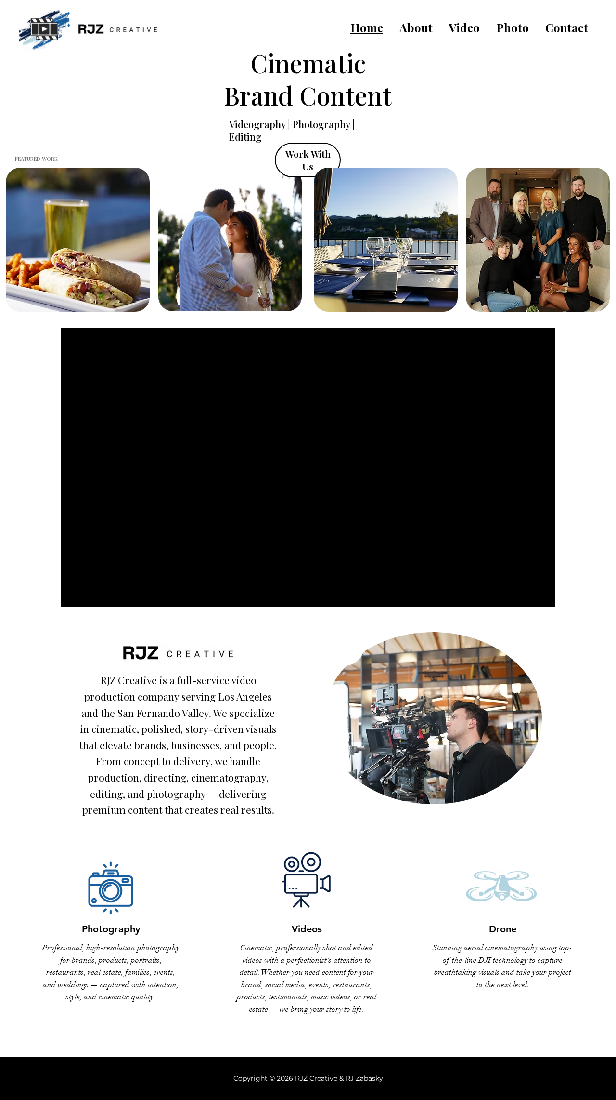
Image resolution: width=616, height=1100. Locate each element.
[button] (464, 27)
